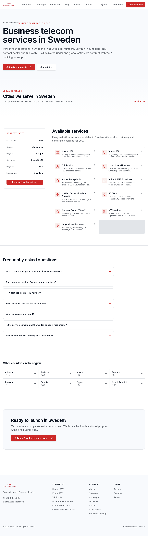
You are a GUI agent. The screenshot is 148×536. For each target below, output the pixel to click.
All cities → (139, 101)
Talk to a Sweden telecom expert (31, 438)
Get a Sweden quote (16, 67)
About (77, 4)
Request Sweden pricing (24, 182)
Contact (89, 4)
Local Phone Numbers (62, 501)
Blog (67, 4)
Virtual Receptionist (61, 505)
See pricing (46, 67)
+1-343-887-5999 (11, 498)
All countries (12, 22)
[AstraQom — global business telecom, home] (9, 4)
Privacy (117, 489)
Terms (117, 497)
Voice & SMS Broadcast (63, 509)
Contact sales (135, 4)
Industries (55, 4)
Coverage (41, 4)
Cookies (118, 493)
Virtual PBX (57, 493)
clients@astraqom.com (13, 501)
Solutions (26, 4)
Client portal (117, 4)
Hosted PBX (58, 489)
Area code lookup (98, 513)
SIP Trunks (57, 497)
